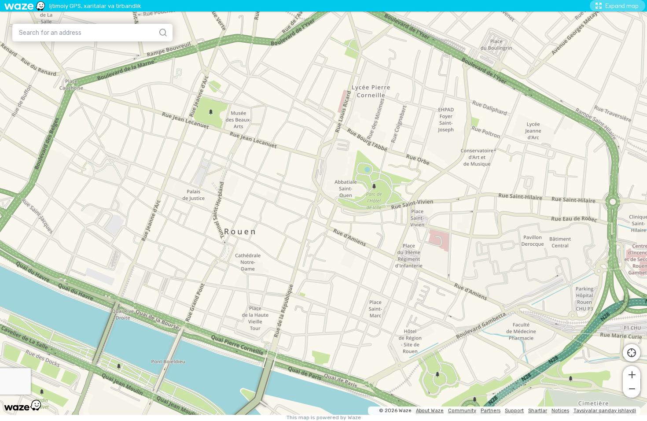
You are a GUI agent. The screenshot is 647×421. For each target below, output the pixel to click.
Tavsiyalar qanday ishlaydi (604, 411)
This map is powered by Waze (324, 418)
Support (514, 411)
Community (462, 411)
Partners (490, 411)
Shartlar (537, 411)
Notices (560, 411)
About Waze (430, 411)
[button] (631, 374)
